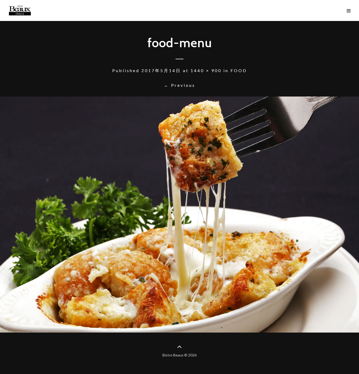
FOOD (238, 70)
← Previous (179, 85)
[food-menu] (179, 215)
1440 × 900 (206, 70)
